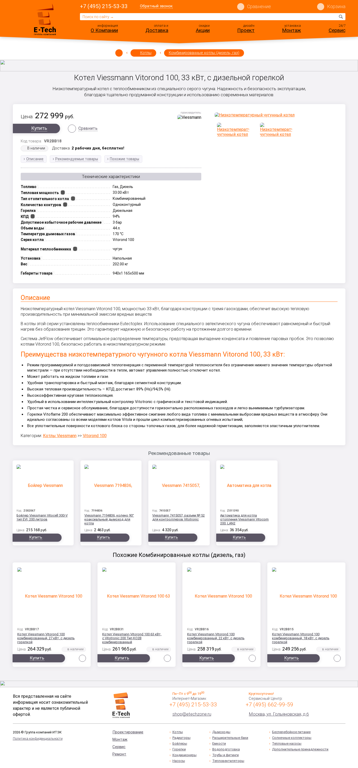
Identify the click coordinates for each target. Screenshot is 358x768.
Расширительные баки (230, 738)
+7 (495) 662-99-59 (269, 704)
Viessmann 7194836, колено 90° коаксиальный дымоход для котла (109, 519)
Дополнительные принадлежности (300, 749)
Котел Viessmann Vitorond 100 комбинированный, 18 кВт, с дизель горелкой (300, 638)
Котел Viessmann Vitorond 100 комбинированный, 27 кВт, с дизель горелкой (46, 638)
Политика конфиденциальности (38, 738)
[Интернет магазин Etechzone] (45, 19)
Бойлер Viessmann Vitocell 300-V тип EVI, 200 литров (42, 517)
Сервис (337, 30)
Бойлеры (179, 743)
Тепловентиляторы (228, 761)
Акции (203, 30)
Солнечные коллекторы (291, 738)
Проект (245, 30)
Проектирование (127, 732)
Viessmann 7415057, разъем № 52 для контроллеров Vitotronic (178, 517)
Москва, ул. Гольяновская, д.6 (279, 714)
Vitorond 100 (95, 435)
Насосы (178, 761)
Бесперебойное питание (291, 732)
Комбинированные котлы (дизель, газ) (204, 52)
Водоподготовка (226, 749)
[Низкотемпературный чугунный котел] (276, 114)
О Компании (104, 30)
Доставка (156, 30)
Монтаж (291, 30)
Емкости (219, 743)
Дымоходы (221, 732)
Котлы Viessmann (60, 435)
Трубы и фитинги (225, 755)
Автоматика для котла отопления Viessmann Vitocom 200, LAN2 (244, 519)
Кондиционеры (184, 755)
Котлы (145, 52)
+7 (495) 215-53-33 (104, 6)
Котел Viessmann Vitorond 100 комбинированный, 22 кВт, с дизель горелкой (216, 638)
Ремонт (119, 754)
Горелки (179, 749)
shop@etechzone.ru (191, 714)
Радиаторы (181, 738)
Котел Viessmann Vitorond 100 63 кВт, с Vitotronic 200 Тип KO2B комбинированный (131, 638)
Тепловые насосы (286, 743)
